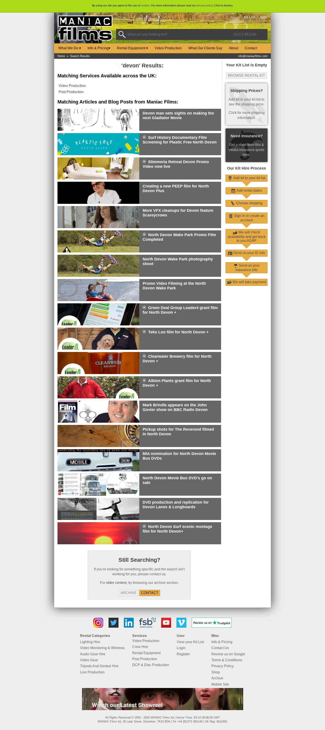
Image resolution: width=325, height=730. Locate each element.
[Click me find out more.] (162, 709)
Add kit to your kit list (248, 178)
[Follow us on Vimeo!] (181, 626)
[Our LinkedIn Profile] (129, 626)
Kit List (249, 17)
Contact (251, 48)
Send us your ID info (248, 253)
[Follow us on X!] (114, 626)
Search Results (80, 56)
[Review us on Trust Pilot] (212, 626)
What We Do (69, 48)
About (233, 48)
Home (61, 56)
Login (262, 17)
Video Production (168, 48)
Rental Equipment (132, 48)
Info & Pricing (99, 48)
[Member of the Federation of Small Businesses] (147, 626)
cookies (145, 5)
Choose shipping (249, 203)
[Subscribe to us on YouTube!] (166, 626)
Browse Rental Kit (246, 75)
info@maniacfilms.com (253, 56)
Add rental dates (248, 190)
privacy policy (205, 5)
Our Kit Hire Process (246, 168)
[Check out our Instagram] (98, 626)
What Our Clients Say (205, 48)
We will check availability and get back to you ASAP (247, 236)
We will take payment (249, 282)
